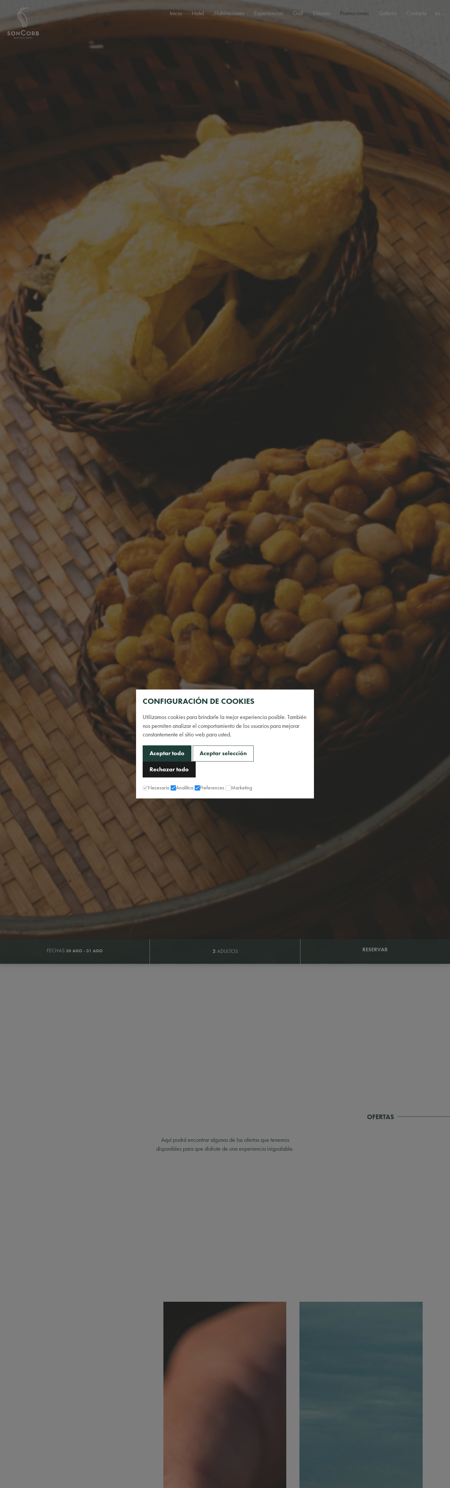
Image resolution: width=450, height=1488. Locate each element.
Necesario (158, 787)
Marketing (241, 787)
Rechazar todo (169, 769)
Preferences (212, 787)
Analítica (184, 787)
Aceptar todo (167, 753)
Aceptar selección (223, 753)
